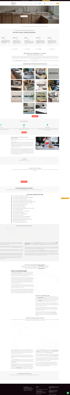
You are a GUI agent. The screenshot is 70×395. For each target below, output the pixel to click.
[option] (13, 165)
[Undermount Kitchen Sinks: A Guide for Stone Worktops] (35, 202)
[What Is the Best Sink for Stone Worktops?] (35, 227)
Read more (13, 217)
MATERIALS (22, 3)
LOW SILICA (40, 3)
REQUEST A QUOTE (58, 3)
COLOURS (25, 3)
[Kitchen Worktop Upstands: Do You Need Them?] (19, 202)
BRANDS (28, 3)
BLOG (37, 3)
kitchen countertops (33, 56)
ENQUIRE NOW (35, 117)
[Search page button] (54, 3)
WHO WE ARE (35, 134)
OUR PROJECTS (34, 3)
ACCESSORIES (31, 3)
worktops (18, 299)
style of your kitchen (42, 326)
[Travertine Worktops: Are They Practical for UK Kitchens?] (51, 202)
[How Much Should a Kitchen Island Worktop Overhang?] (19, 227)
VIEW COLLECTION (35, 16)
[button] (58, 42)
